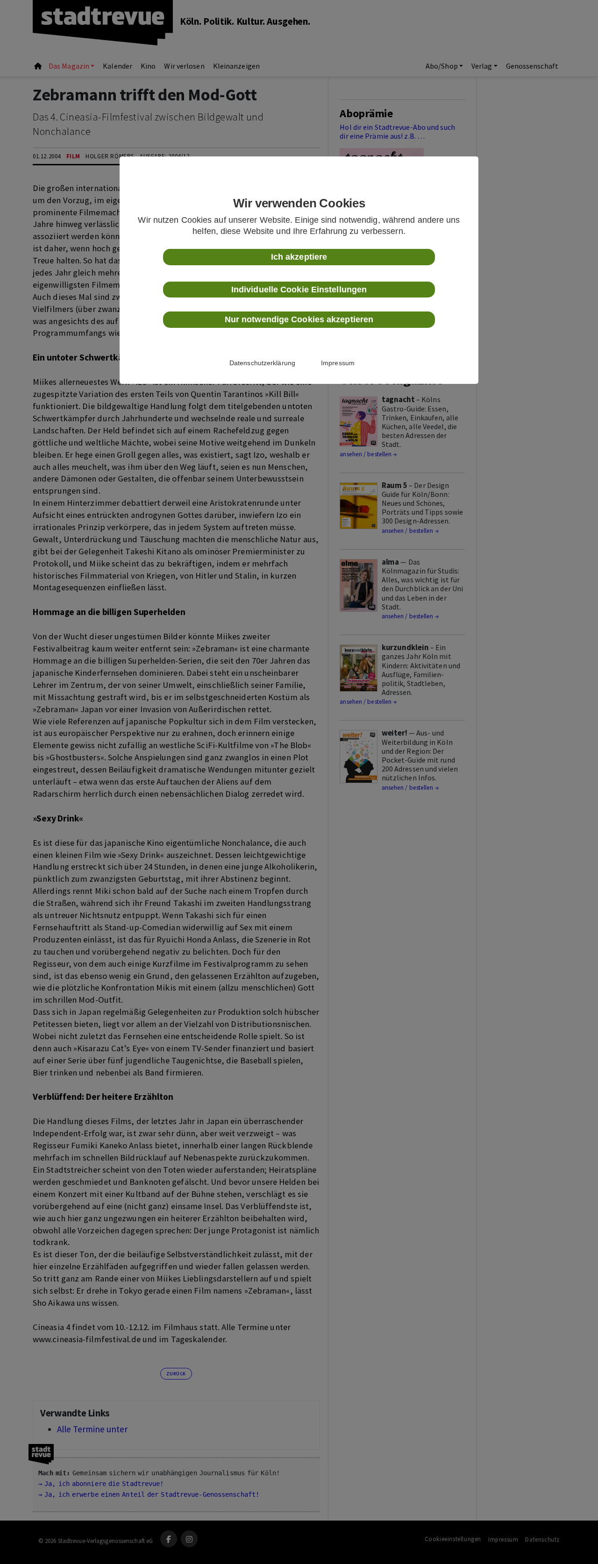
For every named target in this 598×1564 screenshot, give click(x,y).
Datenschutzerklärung (262, 363)
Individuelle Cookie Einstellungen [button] (299, 289)
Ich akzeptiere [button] (299, 257)
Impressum (338, 363)
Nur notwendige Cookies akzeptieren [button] (299, 319)
